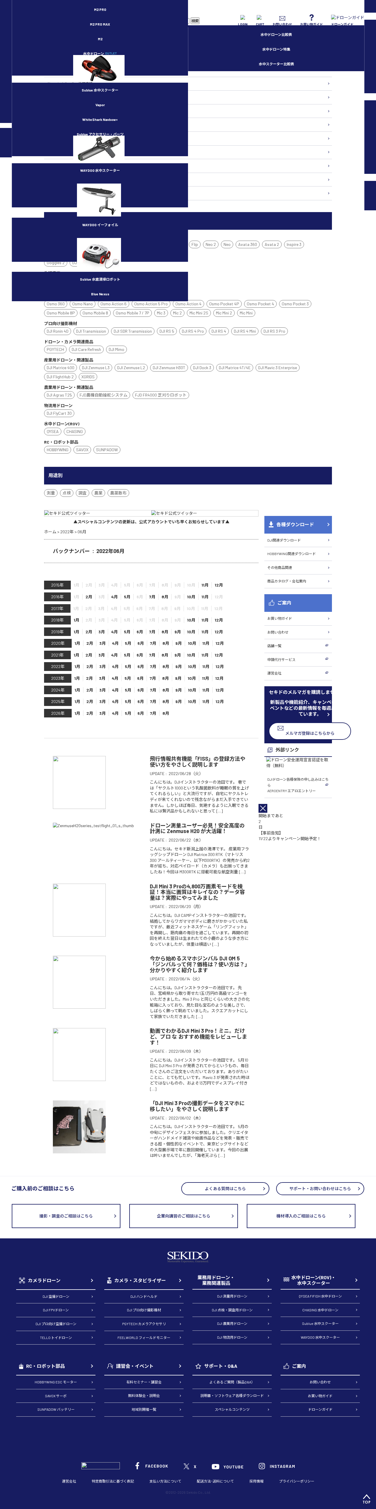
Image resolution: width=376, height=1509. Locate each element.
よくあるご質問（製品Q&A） (232, 1382)
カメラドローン (44, 1280)
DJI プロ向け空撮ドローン (56, 1324)
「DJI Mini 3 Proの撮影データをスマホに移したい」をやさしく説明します (197, 1106)
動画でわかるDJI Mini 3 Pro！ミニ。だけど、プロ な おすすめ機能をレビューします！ (198, 1036)
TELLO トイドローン (56, 1337)
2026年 (58, 713)
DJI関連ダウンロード (284, 540)
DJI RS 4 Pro (193, 331)
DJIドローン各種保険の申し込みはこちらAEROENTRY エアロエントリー (298, 785)
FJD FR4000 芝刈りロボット (161, 394)
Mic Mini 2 (224, 312)
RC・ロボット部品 (45, 1366)
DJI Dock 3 (202, 367)
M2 (100, 39)
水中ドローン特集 (276, 49)
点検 (67, 492)
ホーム (50, 531)
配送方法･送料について (215, 1481)
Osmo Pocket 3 (295, 303)
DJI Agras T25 (59, 394)
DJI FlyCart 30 (59, 413)
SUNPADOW (107, 449)
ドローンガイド (320, 1409)
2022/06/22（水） (186, 839)
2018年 (57, 619)
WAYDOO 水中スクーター (100, 170)
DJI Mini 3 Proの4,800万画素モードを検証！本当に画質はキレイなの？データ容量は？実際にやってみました (197, 892)
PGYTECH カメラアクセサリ (144, 1324)
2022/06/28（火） (186, 773)
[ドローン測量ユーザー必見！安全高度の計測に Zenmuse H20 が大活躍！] (93, 825)
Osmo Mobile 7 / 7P (132, 312)
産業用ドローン (59, 97)
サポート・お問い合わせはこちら (320, 1188)
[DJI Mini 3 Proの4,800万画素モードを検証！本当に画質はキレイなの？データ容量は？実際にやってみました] (79, 933)
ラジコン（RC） (60, 166)
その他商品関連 (279, 567)
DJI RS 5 (167, 331)
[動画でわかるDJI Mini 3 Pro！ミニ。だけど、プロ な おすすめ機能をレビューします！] (79, 1078)
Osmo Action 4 (188, 303)
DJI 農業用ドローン (232, 1323)
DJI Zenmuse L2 (131, 367)
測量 (51, 492)
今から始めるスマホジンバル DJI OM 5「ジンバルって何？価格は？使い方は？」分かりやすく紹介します (198, 964)
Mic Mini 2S (198, 312)
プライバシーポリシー (296, 1481)
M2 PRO (100, 9)
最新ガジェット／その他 (66, 193)
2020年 (58, 643)
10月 (191, 596)
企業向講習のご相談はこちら (183, 1215)
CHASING (74, 431)
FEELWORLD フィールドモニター (144, 1337)
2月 (88, 596)
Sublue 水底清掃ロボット (100, 279)
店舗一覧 (274, 646)
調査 (82, 492)
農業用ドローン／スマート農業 (71, 124)
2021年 (57, 654)
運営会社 (274, 673)
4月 (114, 596)
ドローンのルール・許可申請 (70, 83)
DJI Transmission (91, 331)
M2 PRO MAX (100, 24)
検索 (195, 21)
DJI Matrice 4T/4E (235, 367)
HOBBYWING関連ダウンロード (291, 554)
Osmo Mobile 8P (61, 312)
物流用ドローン (59, 111)
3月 (101, 631)
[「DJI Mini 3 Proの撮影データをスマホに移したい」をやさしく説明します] (79, 1150)
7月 (152, 596)
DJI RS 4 (219, 331)
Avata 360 (247, 244)
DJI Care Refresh (86, 349)
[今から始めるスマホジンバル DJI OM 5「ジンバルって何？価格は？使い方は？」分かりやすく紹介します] (79, 1005)
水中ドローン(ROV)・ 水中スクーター (313, 1280)
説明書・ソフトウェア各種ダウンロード (232, 1395)
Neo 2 (211, 244)
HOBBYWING (57, 449)
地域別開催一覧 (144, 1409)
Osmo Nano (82, 303)
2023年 (57, 678)
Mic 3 (161, 312)
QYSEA (53, 431)
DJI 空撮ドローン (56, 1296)
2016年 (57, 596)
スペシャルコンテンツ (232, 1409)
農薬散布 (118, 492)
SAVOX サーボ (56, 1396)
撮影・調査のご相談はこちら (66, 1215)
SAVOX (82, 449)
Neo (227, 244)
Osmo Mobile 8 (95, 312)
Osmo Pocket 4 (260, 303)
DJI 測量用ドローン (232, 1296)
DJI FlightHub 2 (60, 376)
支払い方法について (165, 1481)
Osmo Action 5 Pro (151, 303)
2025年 (58, 701)
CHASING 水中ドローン (320, 1310)
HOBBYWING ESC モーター (56, 1382)
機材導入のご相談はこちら (301, 1215)
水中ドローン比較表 (276, 34)
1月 (76, 619)
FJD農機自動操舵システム (103, 394)
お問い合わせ (277, 632)
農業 (98, 492)
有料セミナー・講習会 (144, 1382)
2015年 (57, 584)
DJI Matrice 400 (60, 367)
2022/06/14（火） (185, 978)
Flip (195, 244)
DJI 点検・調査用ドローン (232, 1310)
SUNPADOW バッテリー (56, 1409)
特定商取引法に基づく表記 (113, 1481)
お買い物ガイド (279, 618)
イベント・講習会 (61, 179)
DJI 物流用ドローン (232, 1337)
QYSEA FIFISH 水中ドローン (320, 1296)
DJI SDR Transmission (133, 331)
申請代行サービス (281, 659)
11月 (205, 584)
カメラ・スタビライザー (66, 138)
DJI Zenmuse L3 (96, 367)
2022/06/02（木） (186, 1117)
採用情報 (256, 1481)
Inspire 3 (294, 244)
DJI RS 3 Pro (274, 331)
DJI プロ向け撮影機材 (144, 1310)
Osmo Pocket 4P (224, 303)
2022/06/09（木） (186, 1051)
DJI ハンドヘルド (143, 1296)
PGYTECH (55, 349)
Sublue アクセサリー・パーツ (100, 134)
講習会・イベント (135, 1366)
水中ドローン (100, 53)
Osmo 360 (56, 303)
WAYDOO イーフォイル (100, 225)
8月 (165, 596)
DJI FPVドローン (56, 1310)
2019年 (57, 631)
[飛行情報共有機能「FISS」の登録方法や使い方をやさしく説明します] (79, 806)
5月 (127, 596)
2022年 (67, 531)
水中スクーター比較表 (276, 64)
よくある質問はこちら (225, 1188)
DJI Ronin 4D (57, 331)
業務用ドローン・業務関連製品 (216, 1280)
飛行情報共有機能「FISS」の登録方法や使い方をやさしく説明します (197, 761)
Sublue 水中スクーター (100, 90)
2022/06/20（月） (186, 906)
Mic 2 (177, 312)
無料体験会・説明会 (144, 1395)
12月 (219, 584)
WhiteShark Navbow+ (100, 119)
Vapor (100, 105)
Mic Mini (246, 312)
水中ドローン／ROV (62, 152)
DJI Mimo (116, 349)
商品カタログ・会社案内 (286, 581)
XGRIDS (88, 376)
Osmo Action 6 (113, 303)
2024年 (58, 689)
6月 (140, 631)
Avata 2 (272, 244)
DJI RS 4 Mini (245, 331)
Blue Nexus (100, 294)
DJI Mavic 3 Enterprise (277, 367)
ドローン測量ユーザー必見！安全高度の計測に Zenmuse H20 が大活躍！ (197, 828)
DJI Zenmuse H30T (169, 367)
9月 (177, 631)
